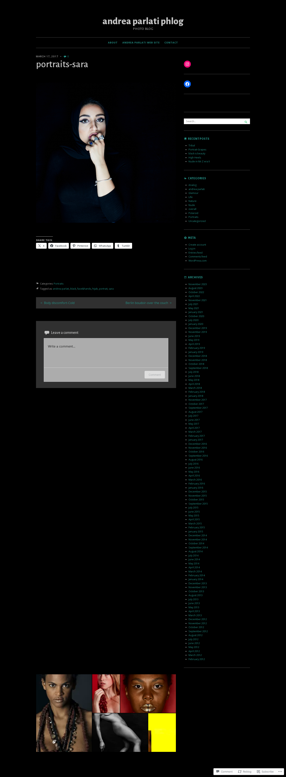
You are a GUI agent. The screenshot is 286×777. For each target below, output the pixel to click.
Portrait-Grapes (197, 149)
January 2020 (196, 324)
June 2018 (194, 376)
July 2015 (193, 507)
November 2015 (198, 495)
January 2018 (196, 396)
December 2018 (198, 356)
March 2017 (195, 431)
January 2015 (196, 531)
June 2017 (194, 420)
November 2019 (198, 332)
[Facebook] (187, 84)
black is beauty (197, 153)
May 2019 (194, 340)
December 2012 (198, 619)
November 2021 (198, 300)
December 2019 (198, 328)
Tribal (192, 145)
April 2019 (194, 344)
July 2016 (193, 463)
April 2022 (194, 296)
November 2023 (198, 284)
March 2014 (195, 571)
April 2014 (194, 567)
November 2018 (198, 360)
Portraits (58, 283)
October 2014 (196, 543)
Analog (193, 185)
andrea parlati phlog (143, 21)
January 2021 (196, 312)
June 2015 (194, 511)
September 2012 (198, 631)
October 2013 (196, 591)
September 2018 (198, 368)
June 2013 (194, 603)
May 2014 (194, 563)
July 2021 (193, 304)
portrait (103, 288)
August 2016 (196, 459)
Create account (197, 244)
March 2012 (195, 655)
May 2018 (194, 380)
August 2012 (196, 635)
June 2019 (194, 336)
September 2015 (198, 503)
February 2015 (197, 527)
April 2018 (194, 384)
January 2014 (196, 579)
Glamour (193, 193)
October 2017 (196, 404)
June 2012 (194, 643)
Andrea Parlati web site (141, 42)
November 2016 (198, 447)
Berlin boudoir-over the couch (146, 303)
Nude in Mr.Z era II (199, 161)
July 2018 (193, 372)
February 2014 (197, 575)
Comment (155, 374)
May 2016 (194, 471)
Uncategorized (197, 221)
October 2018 (196, 364)
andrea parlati (61, 288)
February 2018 (197, 391)
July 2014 (193, 555)
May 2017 (194, 423)
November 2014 (198, 539)
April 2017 (194, 428)
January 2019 (196, 352)
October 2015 (196, 499)
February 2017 (197, 436)
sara (111, 288)
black (73, 288)
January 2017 (196, 439)
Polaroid (193, 213)
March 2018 (195, 388)
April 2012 (194, 651)
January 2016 (196, 487)
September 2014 (198, 547)
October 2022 (196, 292)
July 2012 (193, 639)
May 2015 (194, 515)
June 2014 (194, 559)
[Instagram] (187, 64)
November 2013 (198, 587)
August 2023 (196, 288)
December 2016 (198, 444)
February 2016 (197, 483)
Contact (171, 42)
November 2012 (198, 623)
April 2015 (194, 519)
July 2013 (193, 599)
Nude (192, 205)
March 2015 (195, 523)
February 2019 (197, 348)
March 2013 (195, 615)
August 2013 (196, 595)
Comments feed (198, 256)
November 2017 (198, 399)
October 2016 (196, 451)
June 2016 (194, 467)
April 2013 (194, 611)
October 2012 (196, 627)
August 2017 (196, 412)
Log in (192, 248)
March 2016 (195, 479)
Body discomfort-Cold (59, 303)
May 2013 (194, 607)
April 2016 (194, 475)
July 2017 (193, 415)
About (113, 42)
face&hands (84, 288)
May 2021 (194, 308)
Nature (193, 201)
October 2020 (196, 316)
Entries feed (196, 252)
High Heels (195, 157)
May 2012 (194, 647)
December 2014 (198, 535)
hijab (95, 288)
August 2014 (196, 551)
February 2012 (197, 659)
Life (191, 197)
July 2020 (193, 320)
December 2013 (198, 583)
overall (192, 209)
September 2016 (198, 455)
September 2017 (198, 407)
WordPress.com (198, 260)
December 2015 (198, 491)
